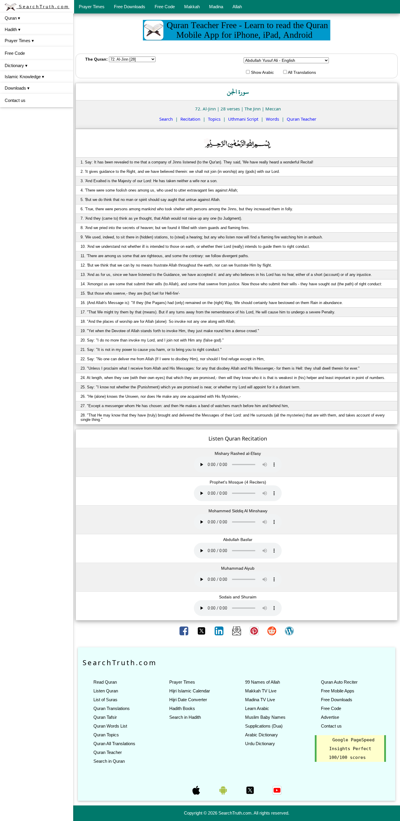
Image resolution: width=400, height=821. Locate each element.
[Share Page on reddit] (272, 630)
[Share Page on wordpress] (289, 630)
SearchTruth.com (42, 6)
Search (166, 119)
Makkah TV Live (260, 690)
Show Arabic (262, 72)
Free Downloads (129, 6)
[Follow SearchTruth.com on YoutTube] (277, 789)
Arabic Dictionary (261, 734)
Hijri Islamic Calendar (189, 690)
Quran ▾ (12, 18)
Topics (214, 119)
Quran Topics (106, 734)
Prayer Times (92, 6)
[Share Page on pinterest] (255, 630)
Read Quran (105, 682)
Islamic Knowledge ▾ (24, 76)
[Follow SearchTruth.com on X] (251, 789)
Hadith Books (182, 708)
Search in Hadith (185, 717)
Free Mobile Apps (337, 690)
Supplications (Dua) (264, 725)
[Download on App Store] (197, 789)
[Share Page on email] (237, 630)
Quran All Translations (114, 743)
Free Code (165, 6)
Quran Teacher (301, 119)
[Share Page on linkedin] (220, 630)
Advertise (330, 717)
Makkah (192, 6)
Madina (216, 6)
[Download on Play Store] (224, 789)
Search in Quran (109, 761)
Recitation (190, 119)
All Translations (301, 72)
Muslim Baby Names (265, 717)
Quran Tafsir (105, 717)
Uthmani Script (243, 119)
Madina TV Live (260, 699)
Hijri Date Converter (188, 699)
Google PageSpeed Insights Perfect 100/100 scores (352, 748)
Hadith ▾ (12, 29)
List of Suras (105, 699)
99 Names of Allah (262, 682)
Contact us (15, 100)
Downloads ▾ (17, 88)
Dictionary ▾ (16, 65)
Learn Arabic (257, 708)
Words (272, 119)
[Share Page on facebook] (184, 630)
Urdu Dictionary (260, 743)
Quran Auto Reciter (339, 682)
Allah (237, 6)
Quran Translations (111, 708)
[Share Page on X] (202, 630)
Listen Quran (105, 690)
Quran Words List (110, 725)
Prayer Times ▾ (19, 40)
